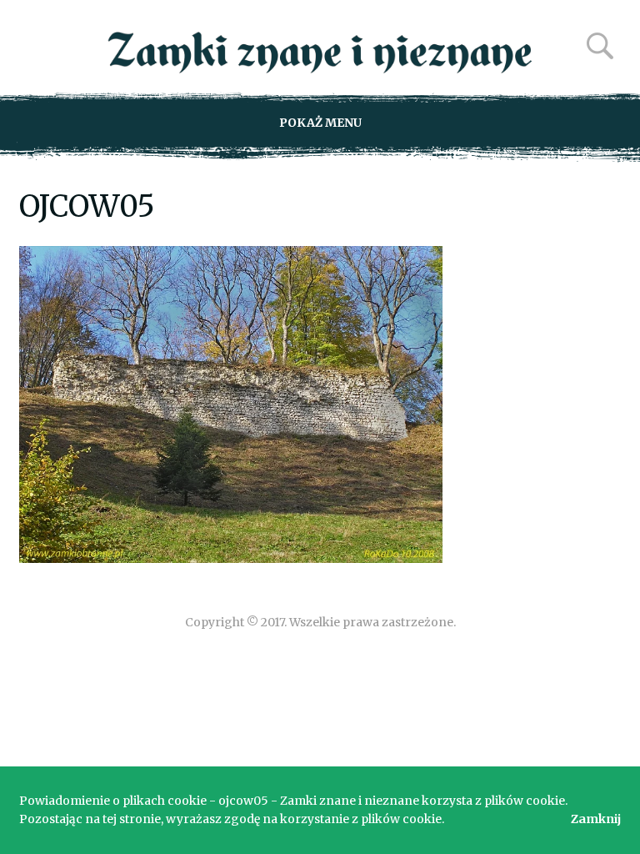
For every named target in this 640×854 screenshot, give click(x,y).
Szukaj (600, 46)
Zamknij (596, 818)
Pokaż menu (320, 122)
